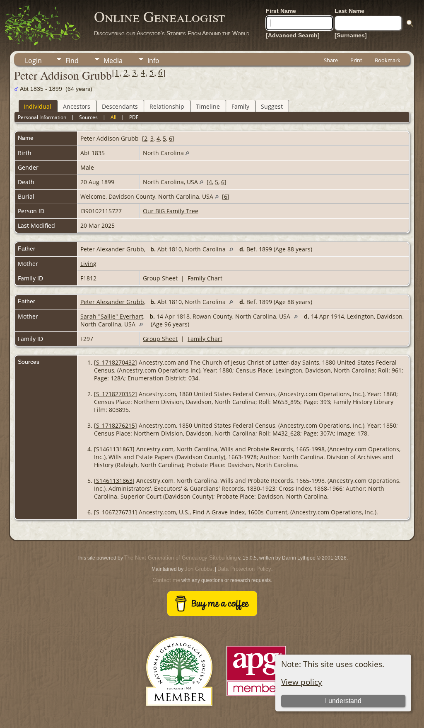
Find (72, 60)
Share (331, 60)
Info (153, 60)
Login (33, 60)
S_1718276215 (115, 425)
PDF (133, 117)
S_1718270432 (115, 362)
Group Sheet (160, 278)
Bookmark (387, 60)
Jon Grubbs (198, 569)
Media (113, 60)
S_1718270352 (115, 394)
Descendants (120, 106)
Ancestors (76, 106)
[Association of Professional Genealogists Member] (256, 696)
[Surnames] (351, 35)
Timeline (208, 106)
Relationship (166, 106)
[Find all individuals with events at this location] (187, 153)
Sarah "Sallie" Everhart (111, 316)
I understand (343, 700)
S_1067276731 (115, 512)
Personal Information (42, 117)
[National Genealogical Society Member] (179, 716)
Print (356, 60)
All (113, 117)
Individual (37, 106)
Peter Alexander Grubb (112, 249)
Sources (88, 117)
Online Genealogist (159, 16)
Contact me (166, 580)
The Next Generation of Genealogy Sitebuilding (180, 558)
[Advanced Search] (293, 35)
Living (88, 264)
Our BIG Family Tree (170, 211)
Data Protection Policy (244, 569)
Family (240, 106)
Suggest (272, 106)
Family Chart (205, 278)
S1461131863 (114, 449)
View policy (301, 682)
